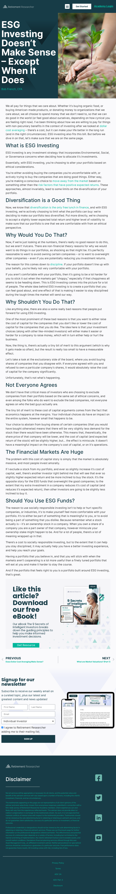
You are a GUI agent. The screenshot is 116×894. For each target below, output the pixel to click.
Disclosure (58, 885)
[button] (67, 6)
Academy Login (103, 6)
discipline (56, 264)
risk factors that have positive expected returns (68, 185)
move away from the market (70, 181)
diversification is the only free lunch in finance (59, 207)
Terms (58, 868)
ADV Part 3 (58, 880)
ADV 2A (58, 874)
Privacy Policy (58, 863)
